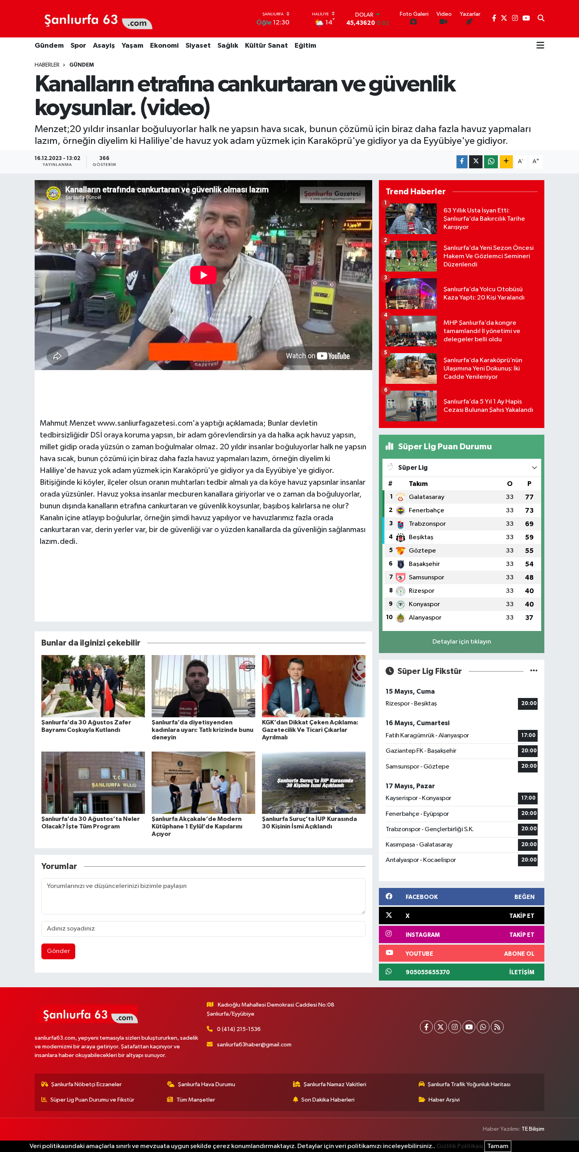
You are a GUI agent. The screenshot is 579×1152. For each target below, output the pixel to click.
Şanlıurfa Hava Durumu (206, 1084)
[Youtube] (468, 1026)
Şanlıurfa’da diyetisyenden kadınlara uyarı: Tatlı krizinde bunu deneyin (202, 730)
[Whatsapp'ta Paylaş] (491, 161)
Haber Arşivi (444, 1100)
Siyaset (198, 45)
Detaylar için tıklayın (461, 641)
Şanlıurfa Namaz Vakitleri (335, 1084)
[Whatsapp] (483, 1026)
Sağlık (227, 45)
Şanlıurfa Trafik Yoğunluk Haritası (469, 1084)
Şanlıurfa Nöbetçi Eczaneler (86, 1084)
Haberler (47, 65)
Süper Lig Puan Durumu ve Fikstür (92, 1100)
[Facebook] (426, 1026)
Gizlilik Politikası (459, 1146)
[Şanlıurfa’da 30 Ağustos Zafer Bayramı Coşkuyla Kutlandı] (93, 686)
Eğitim (305, 45)
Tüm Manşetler (195, 1100)
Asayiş (104, 45)
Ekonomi (164, 45)
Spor (78, 45)
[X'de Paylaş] (475, 161)
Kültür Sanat (266, 45)
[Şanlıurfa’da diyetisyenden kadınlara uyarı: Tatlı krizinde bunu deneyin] (203, 686)
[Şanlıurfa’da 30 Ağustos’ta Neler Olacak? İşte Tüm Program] (93, 782)
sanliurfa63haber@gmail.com (254, 1045)
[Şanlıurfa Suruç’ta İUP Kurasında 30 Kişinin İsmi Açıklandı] (314, 782)
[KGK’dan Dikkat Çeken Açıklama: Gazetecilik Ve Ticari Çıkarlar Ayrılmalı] (314, 686)
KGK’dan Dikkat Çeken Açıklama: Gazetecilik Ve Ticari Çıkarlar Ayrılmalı (310, 730)
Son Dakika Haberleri (327, 1100)
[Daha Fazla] (506, 161)
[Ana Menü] (540, 46)
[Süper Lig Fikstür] (534, 671)
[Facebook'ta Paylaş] (462, 161)
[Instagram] (454, 1026)
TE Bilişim (532, 1129)
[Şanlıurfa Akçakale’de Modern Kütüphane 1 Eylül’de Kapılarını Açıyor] (203, 782)
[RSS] (497, 1026)
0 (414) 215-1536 (239, 1029)
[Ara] (541, 19)
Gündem (49, 45)
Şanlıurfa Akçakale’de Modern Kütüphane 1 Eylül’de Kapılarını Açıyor (197, 826)
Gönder (58, 951)
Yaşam (132, 45)
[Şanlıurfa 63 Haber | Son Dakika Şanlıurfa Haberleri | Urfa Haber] (94, 18)
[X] (440, 1026)
